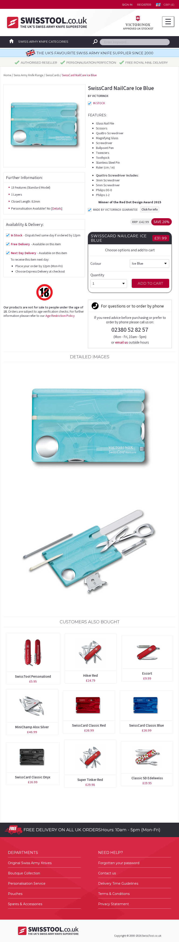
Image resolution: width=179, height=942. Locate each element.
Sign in (127, 4)
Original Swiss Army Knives (30, 863)
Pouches (15, 894)
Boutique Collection (24, 873)
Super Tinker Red (90, 779)
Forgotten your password (118, 863)
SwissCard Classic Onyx (32, 777)
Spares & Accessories (25, 904)
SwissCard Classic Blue (146, 725)
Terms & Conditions (114, 894)
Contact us (107, 873)
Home (7, 75)
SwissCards (52, 75)
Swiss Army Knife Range (28, 75)
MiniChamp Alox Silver (32, 727)
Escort (147, 673)
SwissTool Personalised (33, 676)
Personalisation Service (26, 883)
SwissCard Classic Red (89, 725)
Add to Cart (150, 283)
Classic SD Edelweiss (147, 778)
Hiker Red (90, 675)
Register (144, 4)
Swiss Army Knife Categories (43, 41)
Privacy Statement (113, 904)
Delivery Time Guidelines (118, 883)
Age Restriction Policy (60, 316)
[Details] (56, 208)
